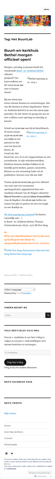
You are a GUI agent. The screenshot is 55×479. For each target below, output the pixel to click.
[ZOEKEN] (48, 315)
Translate (26, 293)
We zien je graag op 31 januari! (19, 214)
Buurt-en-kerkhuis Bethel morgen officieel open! (21, 55)
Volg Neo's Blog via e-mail (22, 330)
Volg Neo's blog (15, 362)
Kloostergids (10, 444)
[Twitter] (12, 453)
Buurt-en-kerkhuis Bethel (29, 70)
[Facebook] (6, 453)
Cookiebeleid (11, 469)
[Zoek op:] (24, 315)
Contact (8, 438)
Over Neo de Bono (13, 432)
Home (7, 425)
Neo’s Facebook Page (18, 382)
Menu (46, 9)
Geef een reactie (25, 275)
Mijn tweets (10, 413)
